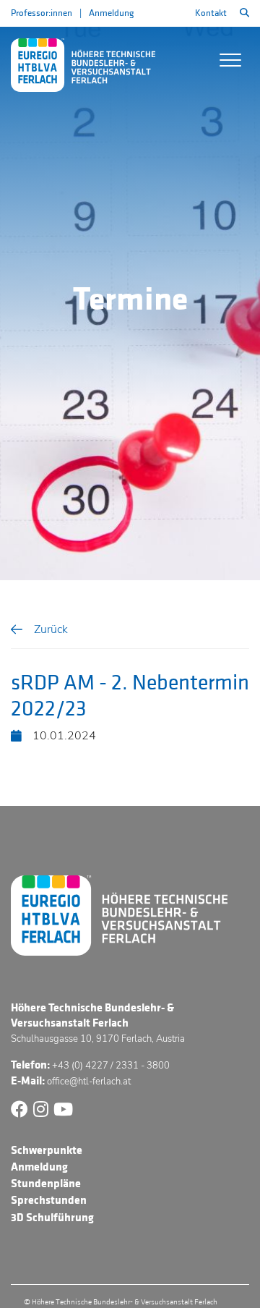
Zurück (51, 629)
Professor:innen (41, 13)
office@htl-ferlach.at (89, 1081)
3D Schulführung (52, 1217)
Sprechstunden (49, 1200)
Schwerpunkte (46, 1150)
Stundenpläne (46, 1183)
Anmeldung (111, 13)
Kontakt (211, 13)
